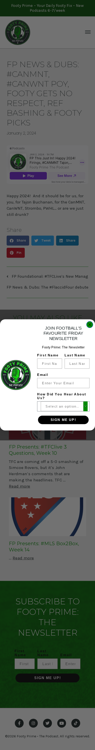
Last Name (75, 355)
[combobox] (62, 406)
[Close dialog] (90, 325)
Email (42, 375)
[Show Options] (85, 406)
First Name (48, 355)
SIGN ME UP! (63, 420)
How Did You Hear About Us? (61, 396)
